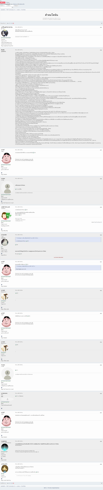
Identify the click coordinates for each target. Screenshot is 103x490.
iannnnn (4, 393)
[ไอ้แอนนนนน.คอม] (1, 408)
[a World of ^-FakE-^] (1, 201)
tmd (3, 290)
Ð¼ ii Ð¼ (4, 464)
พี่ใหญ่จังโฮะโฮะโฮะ (7, 27)
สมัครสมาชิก (21, 4)
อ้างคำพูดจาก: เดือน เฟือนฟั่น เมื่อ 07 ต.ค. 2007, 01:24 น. (27, 238)
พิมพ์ (101, 23)
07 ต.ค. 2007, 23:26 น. (19, 441)
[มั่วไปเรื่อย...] (1, 307)
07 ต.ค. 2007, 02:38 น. (19, 290)
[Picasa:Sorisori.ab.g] (1, 253)
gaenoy (4, 441)
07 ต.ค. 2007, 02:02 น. (19, 261)
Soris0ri (4, 235)
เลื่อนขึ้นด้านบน (3, 483)
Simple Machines (55, 488)
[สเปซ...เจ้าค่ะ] (1, 478)
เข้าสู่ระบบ (15, 4)
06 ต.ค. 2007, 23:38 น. (19, 149)
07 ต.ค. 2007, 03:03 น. (19, 364)
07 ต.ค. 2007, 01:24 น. (19, 206)
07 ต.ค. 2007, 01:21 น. (19, 178)
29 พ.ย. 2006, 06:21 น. (19, 27)
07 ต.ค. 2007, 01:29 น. (19, 234)
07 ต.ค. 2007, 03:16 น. (19, 412)
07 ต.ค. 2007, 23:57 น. (19, 463)
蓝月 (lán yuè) (6, 207)
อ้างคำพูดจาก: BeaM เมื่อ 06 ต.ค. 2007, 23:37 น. (26, 266)
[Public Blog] (1, 229)
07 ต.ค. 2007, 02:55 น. (19, 313)
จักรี (3, 150)
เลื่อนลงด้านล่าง (3, 23)
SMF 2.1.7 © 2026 (48, 488)
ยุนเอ (3, 178)
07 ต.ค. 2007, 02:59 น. (19, 341)
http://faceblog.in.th (98, 222)
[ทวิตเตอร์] (1, 458)
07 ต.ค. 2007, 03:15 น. (19, 393)
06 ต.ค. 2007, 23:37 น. (19, 49)
